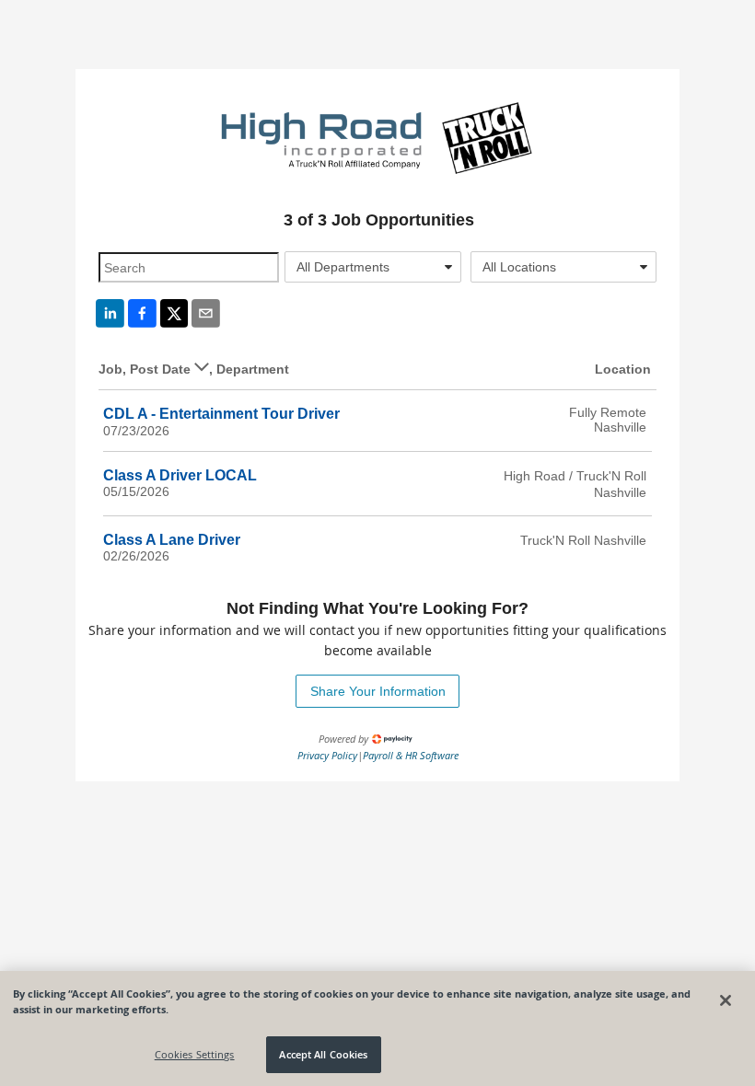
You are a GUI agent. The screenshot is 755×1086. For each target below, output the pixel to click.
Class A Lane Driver (171, 540)
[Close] (725, 1000)
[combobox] (373, 267)
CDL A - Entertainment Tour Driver (221, 414)
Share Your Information (378, 691)
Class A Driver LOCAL (180, 475)
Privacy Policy (327, 755)
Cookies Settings (195, 1054)
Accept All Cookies (323, 1054)
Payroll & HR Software (411, 755)
